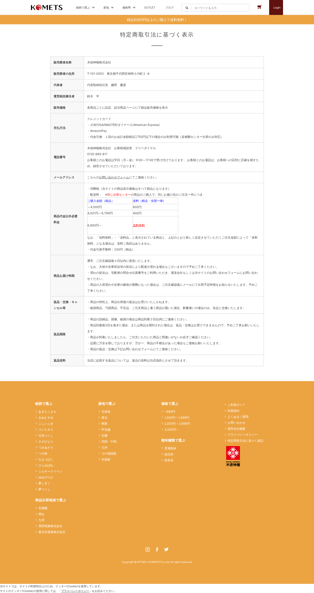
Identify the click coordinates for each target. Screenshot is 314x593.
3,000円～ (171, 429)
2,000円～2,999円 (177, 423)
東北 (104, 417)
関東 (104, 423)
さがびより (45, 441)
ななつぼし (45, 459)
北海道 (105, 411)
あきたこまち (47, 411)
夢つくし (44, 489)
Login (277, 7)
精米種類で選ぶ (173, 440)
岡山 (41, 514)
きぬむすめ (45, 417)
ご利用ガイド (236, 405)
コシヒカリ (45, 429)
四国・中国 (108, 441)
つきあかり (45, 447)
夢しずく (44, 483)
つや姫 (42, 453)
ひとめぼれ (45, 465)
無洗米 (168, 454)
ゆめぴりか (45, 477)
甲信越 (105, 429)
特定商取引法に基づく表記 (245, 440)
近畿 (104, 435)
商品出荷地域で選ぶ (50, 500)
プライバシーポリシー (242, 434)
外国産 (105, 459)
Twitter (166, 549)
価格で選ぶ (169, 403)
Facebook (157, 549)
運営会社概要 (236, 428)
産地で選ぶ (106, 403)
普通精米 (170, 448)
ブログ (169, 7)
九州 (41, 520)
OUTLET (149, 7)
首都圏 (42, 508)
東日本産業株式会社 (51, 532)
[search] (187, 8)
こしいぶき (45, 423)
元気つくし (45, 435)
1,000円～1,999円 (176, 417)
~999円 (169, 411)
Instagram (147, 549)
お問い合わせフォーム (114, 177)
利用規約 (233, 410)
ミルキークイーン (50, 471)
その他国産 (108, 453)
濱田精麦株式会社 (50, 526)
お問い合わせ (236, 422)
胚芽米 (168, 460)
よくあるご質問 (237, 416)
